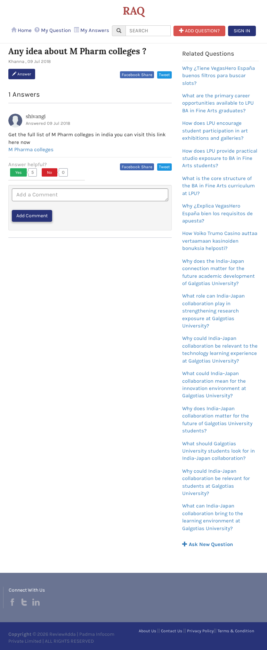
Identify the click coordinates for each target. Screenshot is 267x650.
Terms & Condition (236, 630)
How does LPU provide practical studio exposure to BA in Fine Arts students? (219, 158)
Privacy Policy (200, 630)
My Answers (94, 30)
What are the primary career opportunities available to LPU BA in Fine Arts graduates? (218, 103)
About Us (147, 630)
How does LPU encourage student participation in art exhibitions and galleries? (215, 130)
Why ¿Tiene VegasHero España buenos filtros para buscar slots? (218, 75)
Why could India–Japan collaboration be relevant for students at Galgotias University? (216, 482)
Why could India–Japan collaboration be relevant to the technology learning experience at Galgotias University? (220, 349)
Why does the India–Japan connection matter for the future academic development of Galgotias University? (218, 272)
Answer (23, 74)
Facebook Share (137, 74)
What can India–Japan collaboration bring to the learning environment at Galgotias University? (212, 517)
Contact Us (171, 630)
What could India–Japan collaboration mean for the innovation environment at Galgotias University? (214, 384)
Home (24, 30)
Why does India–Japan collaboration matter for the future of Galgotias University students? (217, 419)
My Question (55, 30)
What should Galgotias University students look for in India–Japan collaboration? (218, 451)
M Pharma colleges (31, 149)
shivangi (36, 116)
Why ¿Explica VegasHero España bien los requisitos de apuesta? (217, 213)
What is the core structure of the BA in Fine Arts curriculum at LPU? (218, 185)
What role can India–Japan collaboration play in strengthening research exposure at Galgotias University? (213, 311)
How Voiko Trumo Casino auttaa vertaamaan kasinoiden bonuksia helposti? (219, 240)
